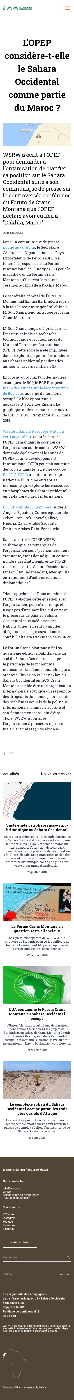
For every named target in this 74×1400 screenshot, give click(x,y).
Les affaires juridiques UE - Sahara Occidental (34, 1298)
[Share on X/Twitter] (7, 753)
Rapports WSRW (14, 1307)
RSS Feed (9, 1316)
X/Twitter (9, 1214)
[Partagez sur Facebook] (4, 753)
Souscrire (64, 1274)
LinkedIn (8, 1229)
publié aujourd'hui (19, 247)
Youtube (8, 1221)
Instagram (9, 1218)
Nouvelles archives (56, 774)
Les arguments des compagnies (25, 1294)
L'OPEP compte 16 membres (27, 507)
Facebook (9, 1225)
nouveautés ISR (13, 1303)
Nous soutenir (20, 1242)
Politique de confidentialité (21, 1311)
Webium (43, 1387)
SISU (15, 1387)
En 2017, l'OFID (15, 474)
